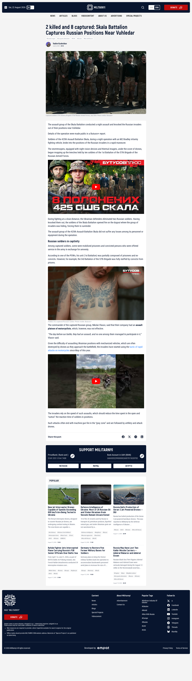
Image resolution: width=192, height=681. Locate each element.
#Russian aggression (86, 535)
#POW (73, 38)
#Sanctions (97, 535)
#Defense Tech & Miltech (64, 532)
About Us (102, 16)
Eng (157, 7)
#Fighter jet (74, 570)
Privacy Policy (168, 648)
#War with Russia (88, 38)
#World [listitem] (144, 610)
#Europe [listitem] (145, 618)
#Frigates (116, 573)
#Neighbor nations (131, 573)
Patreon (63, 466)
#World (94, 538)
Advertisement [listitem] (122, 601)
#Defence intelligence (87, 532)
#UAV (50, 538)
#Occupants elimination (63, 38)
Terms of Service (182, 648)
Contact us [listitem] (121, 605)
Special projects (134, 16)
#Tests (71, 535)
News (52, 16)
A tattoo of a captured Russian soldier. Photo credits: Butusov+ (70, 322)
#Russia (105, 532)
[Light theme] (28, 7)
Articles (63, 16)
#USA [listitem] (144, 630)
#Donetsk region (51, 38)
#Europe (67, 570)
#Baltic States (52, 570)
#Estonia (60, 570)
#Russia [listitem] (145, 622)
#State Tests (63, 535)
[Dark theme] (32, 7)
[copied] (72, 456)
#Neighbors (98, 532)
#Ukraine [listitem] (145, 606)
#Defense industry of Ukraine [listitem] (149, 602)
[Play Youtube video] (96, 187)
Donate (173, 7)
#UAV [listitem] (144, 626)
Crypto (128, 466)
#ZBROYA (62, 538)
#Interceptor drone (54, 535)
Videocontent (87, 16)
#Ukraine (79, 38)
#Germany (90, 570)
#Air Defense (52, 532)
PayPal (96, 466)
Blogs (74, 16)
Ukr (151, 7)
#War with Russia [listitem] (148, 614)
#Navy (122, 573)
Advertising (116, 16)
